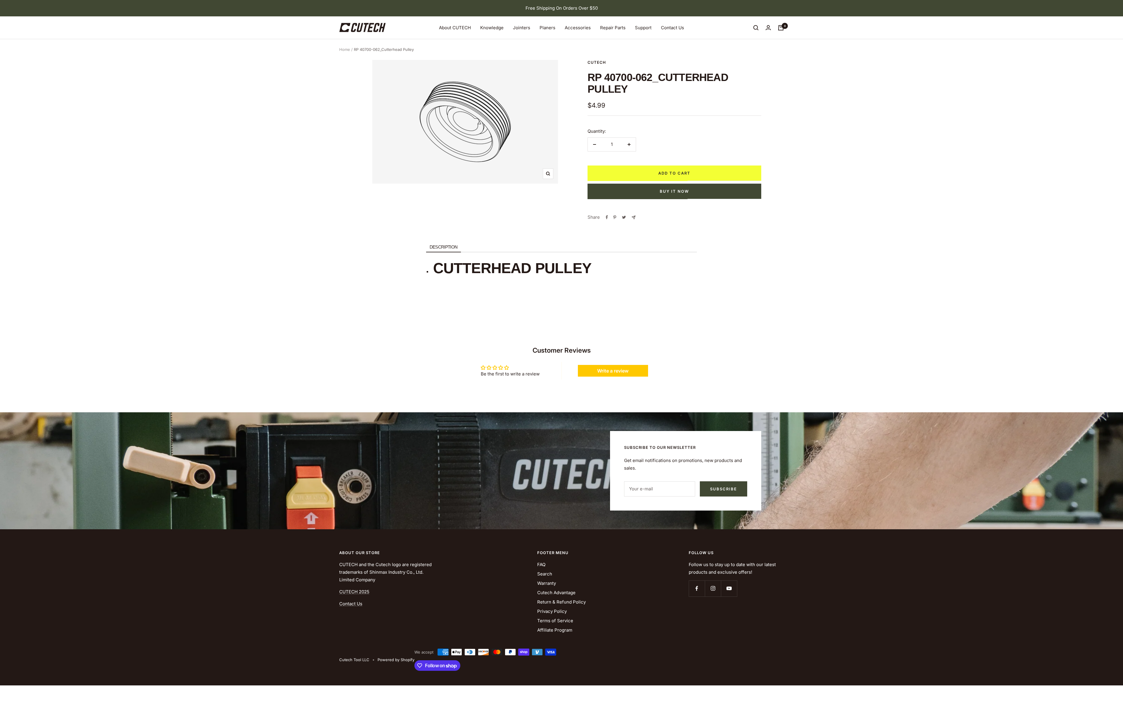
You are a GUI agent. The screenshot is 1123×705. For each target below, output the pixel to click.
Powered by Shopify (396, 659)
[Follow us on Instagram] (713, 588)
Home (344, 49)
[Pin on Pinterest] (614, 217)
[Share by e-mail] (633, 217)
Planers (547, 27)
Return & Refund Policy (561, 602)
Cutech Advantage (556, 592)
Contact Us (672, 27)
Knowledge (492, 27)
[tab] (443, 247)
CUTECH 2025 (354, 591)
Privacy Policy (552, 611)
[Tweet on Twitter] (623, 217)
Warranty (546, 583)
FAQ (541, 564)
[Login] (768, 27)
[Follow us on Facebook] (697, 588)
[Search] (756, 27)
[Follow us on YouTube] (729, 588)
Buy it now (674, 191)
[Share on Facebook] (607, 217)
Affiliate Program (554, 630)
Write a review (612, 371)
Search (544, 574)
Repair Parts (613, 27)
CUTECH (597, 62)
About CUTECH (455, 27)
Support (643, 27)
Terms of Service (555, 620)
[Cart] (781, 27)
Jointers (521, 27)
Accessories (578, 27)
